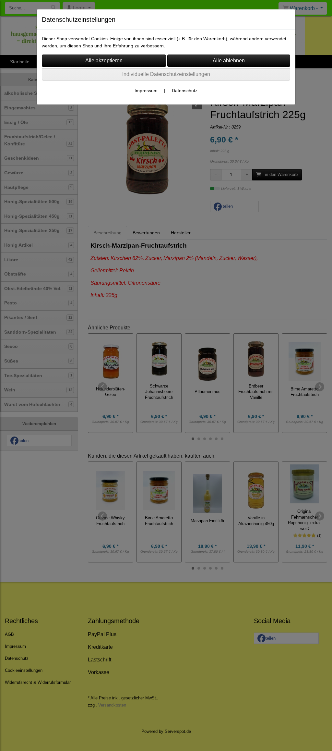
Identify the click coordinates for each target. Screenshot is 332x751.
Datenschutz (184, 90)
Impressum (146, 90)
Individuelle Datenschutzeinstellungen (166, 74)
